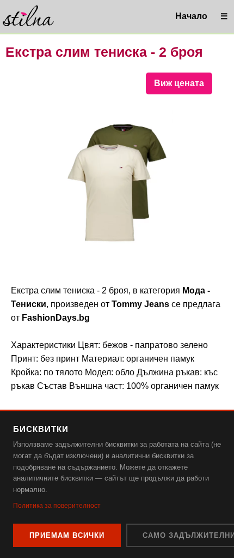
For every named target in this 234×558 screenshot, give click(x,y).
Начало (191, 16)
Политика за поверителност (57, 505)
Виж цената (179, 83)
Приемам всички (66, 535)
